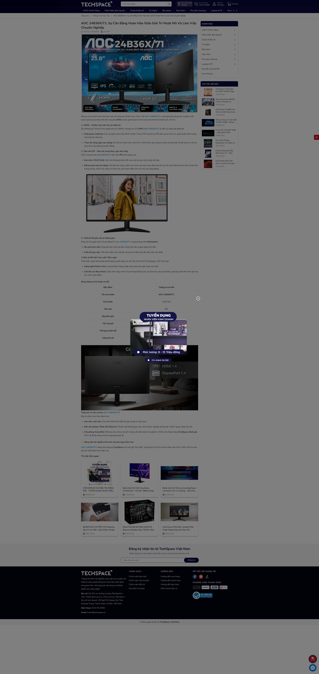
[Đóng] (198, 298)
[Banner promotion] (158, 335)
